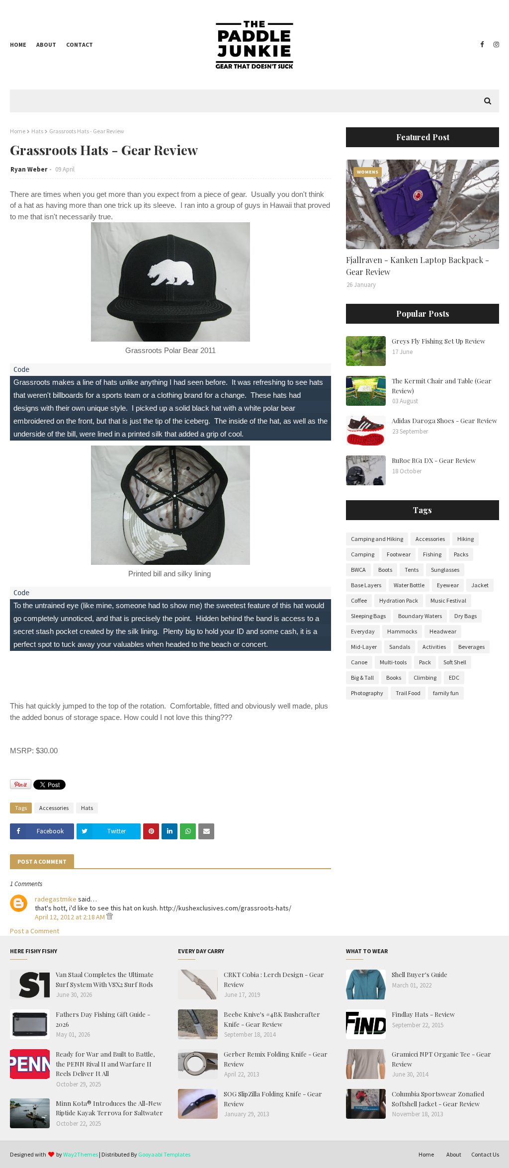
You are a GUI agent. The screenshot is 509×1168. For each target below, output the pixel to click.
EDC (454, 677)
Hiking (465, 538)
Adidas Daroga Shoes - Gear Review (444, 420)
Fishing (432, 554)
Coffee (359, 600)
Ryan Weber (28, 169)
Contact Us (485, 1154)
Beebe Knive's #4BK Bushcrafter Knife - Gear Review (272, 1019)
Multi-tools (393, 662)
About (46, 44)
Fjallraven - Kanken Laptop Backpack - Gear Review (417, 266)
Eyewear (448, 585)
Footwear (399, 554)
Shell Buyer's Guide (419, 974)
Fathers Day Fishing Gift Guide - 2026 (103, 1019)
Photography (367, 693)
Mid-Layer (364, 646)
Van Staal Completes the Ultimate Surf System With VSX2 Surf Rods (105, 979)
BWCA (358, 569)
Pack (425, 662)
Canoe (359, 662)
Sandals (399, 646)
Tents (412, 569)
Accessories (54, 807)
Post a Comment (34, 930)
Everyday (363, 631)
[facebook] (482, 44)
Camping (362, 554)
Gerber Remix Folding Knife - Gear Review (276, 1059)
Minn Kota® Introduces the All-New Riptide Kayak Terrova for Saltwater (109, 1108)
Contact (79, 44)
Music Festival (448, 600)
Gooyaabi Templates (164, 1154)
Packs (461, 554)
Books (393, 677)
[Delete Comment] (109, 916)
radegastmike (56, 899)
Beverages (471, 646)
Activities (434, 646)
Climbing (425, 677)
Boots (385, 569)
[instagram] (495, 44)
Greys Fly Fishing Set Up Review (438, 341)
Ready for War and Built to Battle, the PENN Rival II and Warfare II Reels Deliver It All (105, 1064)
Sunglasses (445, 569)
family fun (446, 693)
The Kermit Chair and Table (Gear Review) (442, 385)
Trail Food (408, 693)
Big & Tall (362, 677)
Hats (37, 131)
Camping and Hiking (377, 538)
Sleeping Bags (368, 616)
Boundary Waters (420, 616)
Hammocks (402, 631)
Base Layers (366, 585)
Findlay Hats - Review (423, 1014)
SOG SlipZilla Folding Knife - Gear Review (273, 1098)
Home (18, 44)
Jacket (480, 585)
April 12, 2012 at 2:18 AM (70, 916)
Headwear (442, 631)
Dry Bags (465, 616)
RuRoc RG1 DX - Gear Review (434, 460)
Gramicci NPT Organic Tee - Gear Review (441, 1059)
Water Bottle (409, 585)
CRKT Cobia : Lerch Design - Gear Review (274, 979)
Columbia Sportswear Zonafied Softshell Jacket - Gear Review (438, 1098)
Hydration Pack (398, 600)
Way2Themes (80, 1154)
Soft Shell (454, 662)
